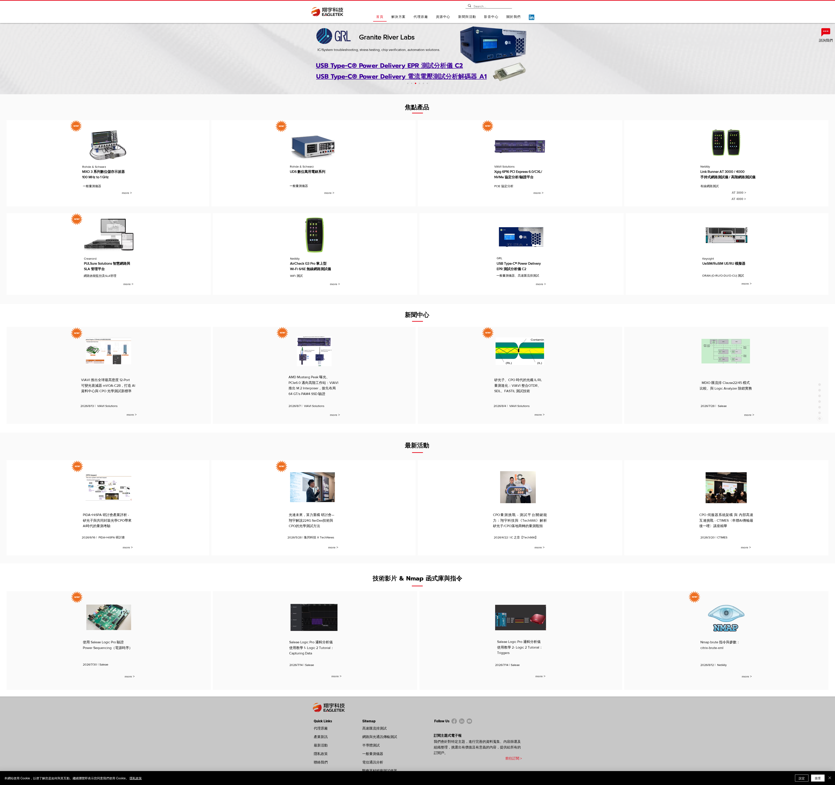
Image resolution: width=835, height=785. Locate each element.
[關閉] (829, 778)
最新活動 (417, 445)
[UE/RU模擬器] (427, 83)
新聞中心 (417, 314)
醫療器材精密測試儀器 (379, 770)
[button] (398, 17)
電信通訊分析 (372, 762)
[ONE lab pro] (411, 83)
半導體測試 (371, 745)
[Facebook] (454, 721)
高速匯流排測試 (374, 728)
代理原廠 (321, 728)
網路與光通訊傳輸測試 (379, 736)
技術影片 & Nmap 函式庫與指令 (417, 578)
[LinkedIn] (531, 17)
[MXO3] (407, 83)
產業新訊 (321, 736)
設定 (802, 778)
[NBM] (423, 83)
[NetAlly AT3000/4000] (419, 83)
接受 (818, 778)
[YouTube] (469, 721)
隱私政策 (321, 753)
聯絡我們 (321, 762)
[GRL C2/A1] (415, 83)
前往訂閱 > (513, 758)
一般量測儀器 (372, 753)
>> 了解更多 (420, 55)
